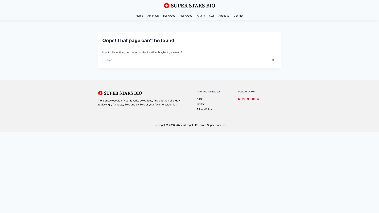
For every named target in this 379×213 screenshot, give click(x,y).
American (153, 15)
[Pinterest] (259, 98)
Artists (201, 15)
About (200, 99)
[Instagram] (244, 98)
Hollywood (186, 15)
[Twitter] (249, 98)
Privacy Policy (204, 109)
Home (139, 15)
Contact (238, 15)
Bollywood (169, 15)
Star (211, 15)
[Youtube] (254, 98)
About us (224, 15)
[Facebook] (240, 98)
